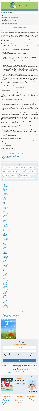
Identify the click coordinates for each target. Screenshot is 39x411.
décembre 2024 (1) (5, 192)
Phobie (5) (13, 175)
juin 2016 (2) (5, 228)
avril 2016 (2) (5, 229)
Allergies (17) (13, 166)
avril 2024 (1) (5, 198)
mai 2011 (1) (4, 259)
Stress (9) (30, 176)
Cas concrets (4, 12)
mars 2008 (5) (5, 286)
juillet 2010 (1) (5, 267)
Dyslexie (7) (22, 168)
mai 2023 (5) (5, 202)
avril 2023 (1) (5, 203)
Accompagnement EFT (5, 399)
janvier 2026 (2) (5, 185)
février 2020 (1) (5, 209)
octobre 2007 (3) (5, 290)
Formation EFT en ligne (5, 400)
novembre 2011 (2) (5, 255)
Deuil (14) (3, 168)
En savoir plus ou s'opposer (35, 0)
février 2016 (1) (5, 230)
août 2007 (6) (5, 292)
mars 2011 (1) (5, 261)
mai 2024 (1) (5, 197)
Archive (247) (25, 166)
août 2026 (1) (5, 184)
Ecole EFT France (19, 371)
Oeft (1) (3, 174)
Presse (3, 404)
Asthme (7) (3, 167)
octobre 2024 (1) (5, 194)
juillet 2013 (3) (5, 248)
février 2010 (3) (5, 270)
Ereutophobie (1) (12, 170)
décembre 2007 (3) (5, 289)
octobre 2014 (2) (5, 239)
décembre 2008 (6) (5, 280)
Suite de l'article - (25, 140)
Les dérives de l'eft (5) (5, 172)
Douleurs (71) (13, 168)
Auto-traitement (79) (9, 167)
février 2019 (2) (5, 211)
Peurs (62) (9, 175)
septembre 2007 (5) (5, 291)
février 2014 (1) (5, 243)
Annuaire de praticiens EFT (19, 400)
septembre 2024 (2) (5, 195)
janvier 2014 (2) (5, 244)
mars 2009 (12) (5, 277)
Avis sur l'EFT (4, 402)
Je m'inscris (19, 360)
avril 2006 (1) (5, 303)
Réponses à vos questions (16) (23, 176)
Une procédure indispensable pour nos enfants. (10, 159)
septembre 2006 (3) (5, 300)
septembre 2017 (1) (5, 219)
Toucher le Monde (5, 158)
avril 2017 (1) (5, 223)
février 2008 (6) (5, 287)
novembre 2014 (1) (5, 238)
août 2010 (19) (5, 266)
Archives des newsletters (18, 401)
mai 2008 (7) (5, 285)
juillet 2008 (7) (5, 283)
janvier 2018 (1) (5, 217)
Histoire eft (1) (9, 171)
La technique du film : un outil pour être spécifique (10, 155)
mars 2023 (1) (5, 204)
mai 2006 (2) (5, 302)
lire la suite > (23, 386)
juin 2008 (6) (5, 284)
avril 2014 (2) (5, 241)
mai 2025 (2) (5, 190)
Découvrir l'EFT (4, 398)
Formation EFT (4, 401)
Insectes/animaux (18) (26, 171)
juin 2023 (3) (5, 201)
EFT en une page (17, 397)
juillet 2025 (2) (5, 188)
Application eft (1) (19, 166)
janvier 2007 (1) (5, 298)
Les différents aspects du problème (8, 157)
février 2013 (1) (5, 249)
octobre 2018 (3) (5, 214)
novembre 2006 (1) (5, 299)
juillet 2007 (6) (5, 293)
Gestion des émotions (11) (32, 170)
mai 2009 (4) (5, 276)
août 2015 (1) (5, 233)
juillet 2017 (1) (5, 221)
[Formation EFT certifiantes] (20, 372)
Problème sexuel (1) (26, 175)
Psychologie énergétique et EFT (33, 140)
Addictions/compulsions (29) (6, 166)
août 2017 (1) (5, 220)
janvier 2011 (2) (5, 262)
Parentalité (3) (27, 174)
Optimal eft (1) (8, 174)
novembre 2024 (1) (5, 193)
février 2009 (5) (5, 278)
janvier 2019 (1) (5, 212)
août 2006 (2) (5, 301)
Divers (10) (7, 168)
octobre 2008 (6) (5, 281)
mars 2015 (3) (5, 235)
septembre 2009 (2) (5, 273)
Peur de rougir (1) (33, 174)
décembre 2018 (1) (5, 213)
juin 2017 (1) (5, 222)
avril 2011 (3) (5, 260)
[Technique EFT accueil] (19, 8)
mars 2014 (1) (5, 242)
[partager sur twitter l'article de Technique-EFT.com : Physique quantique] (1, 151)
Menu (19, 10)
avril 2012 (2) (5, 252)
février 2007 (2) (5, 297)
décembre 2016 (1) (5, 226)
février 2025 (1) (5, 191)
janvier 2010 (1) (5, 271)
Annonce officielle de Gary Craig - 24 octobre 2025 (10, 316)
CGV (3, 405)
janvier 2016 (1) (5, 231)
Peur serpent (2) (4, 175)
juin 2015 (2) (5, 234)
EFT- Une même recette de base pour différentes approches (11, 156)
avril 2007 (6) (5, 295)
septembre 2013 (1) (5, 246)
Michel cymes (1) (25, 172)
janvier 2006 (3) (5, 304)
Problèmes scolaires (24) (14, 176)
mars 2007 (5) (5, 296)
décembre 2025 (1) (5, 186)
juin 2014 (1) (5, 240)
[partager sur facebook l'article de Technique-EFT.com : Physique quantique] (2, 151)
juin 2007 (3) (5, 294)
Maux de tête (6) (19, 172)
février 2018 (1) (5, 216)
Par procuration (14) (21, 174)
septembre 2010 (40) (6, 265)
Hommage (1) (15, 171)
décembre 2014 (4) (5, 237)
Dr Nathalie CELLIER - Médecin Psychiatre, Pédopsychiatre (20, 385)
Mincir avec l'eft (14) (32, 172)
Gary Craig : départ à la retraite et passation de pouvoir (11, 315)
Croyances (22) (29, 167)
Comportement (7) (16, 167)
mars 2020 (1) (5, 208)
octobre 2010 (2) (5, 264)
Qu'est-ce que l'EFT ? (5, 397)
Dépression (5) (35, 167)
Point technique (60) (19, 175)
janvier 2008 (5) (5, 288)
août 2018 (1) (5, 215)
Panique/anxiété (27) (14, 174)
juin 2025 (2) (5, 189)
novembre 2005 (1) (5, 306)
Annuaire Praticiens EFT (5, 403)
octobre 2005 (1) (5, 307)
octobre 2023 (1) (5, 200)
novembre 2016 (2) (5, 227)
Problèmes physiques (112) (6, 176)
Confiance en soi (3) (23, 167)
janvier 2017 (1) (5, 225)
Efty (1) (3, 170)
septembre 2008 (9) (5, 282)
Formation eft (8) (19, 170)
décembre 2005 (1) (5, 305)
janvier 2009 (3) (5, 279)
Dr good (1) (17, 168)
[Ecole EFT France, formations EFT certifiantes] (32, 402)
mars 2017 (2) (5, 224)
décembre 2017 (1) (5, 218)
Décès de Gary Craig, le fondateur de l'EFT (9, 314)
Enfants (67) (7, 170)
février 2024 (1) (5, 199)
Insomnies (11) (32, 171)
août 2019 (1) (5, 210)
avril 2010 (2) (5, 269)
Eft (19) (26, 168)
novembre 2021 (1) (5, 206)
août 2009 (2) (5, 274)
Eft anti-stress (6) (31, 168)
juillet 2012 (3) (5, 250)
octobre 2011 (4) (5, 256)
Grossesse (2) (4, 171)
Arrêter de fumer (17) (32, 166)
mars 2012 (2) (5, 253)
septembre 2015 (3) (5, 232)
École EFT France (8, 145)
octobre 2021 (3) (5, 207)
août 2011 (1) (5, 258)
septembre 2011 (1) (5, 257)
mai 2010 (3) (5, 268)
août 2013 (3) (5, 247)
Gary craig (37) (25, 170)
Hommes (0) (19, 171)
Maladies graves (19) (13, 172)
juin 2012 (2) (5, 251)
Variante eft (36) (4, 179)
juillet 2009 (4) (5, 275)
